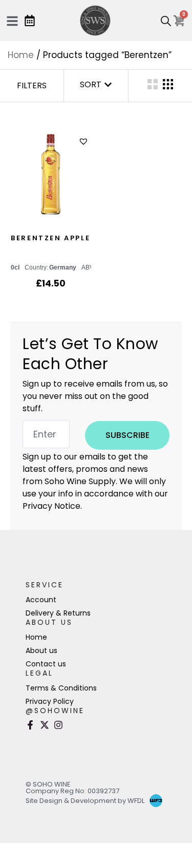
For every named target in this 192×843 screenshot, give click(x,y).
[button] (84, 141)
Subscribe (127, 435)
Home (21, 55)
